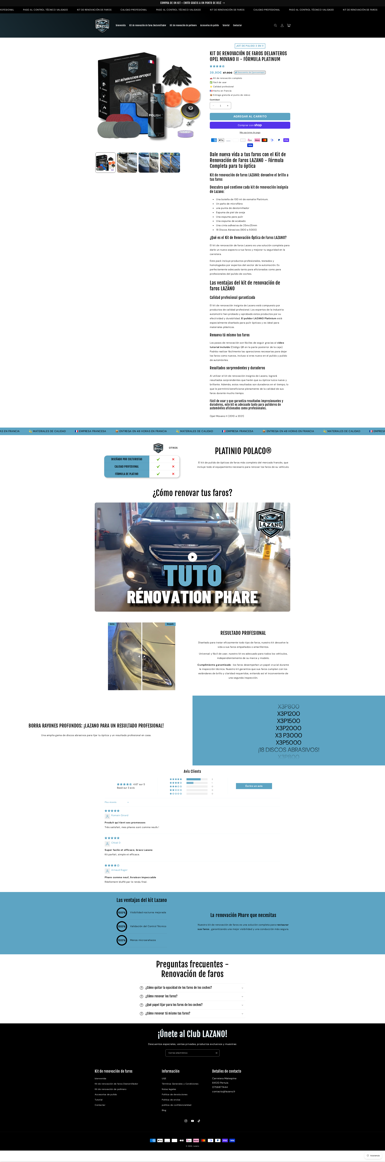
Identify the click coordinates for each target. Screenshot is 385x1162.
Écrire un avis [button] (254, 786)
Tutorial (99, 1099)
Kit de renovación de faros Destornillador (116, 1083)
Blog (164, 1110)
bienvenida (100, 1078)
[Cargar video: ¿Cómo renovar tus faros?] (192, 557)
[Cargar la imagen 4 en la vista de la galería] (170, 163)
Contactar (100, 1105)
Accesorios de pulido (106, 1094)
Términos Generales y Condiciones (180, 1083)
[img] (112, 810)
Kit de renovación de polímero (110, 1089)
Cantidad (215, 99)
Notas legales (169, 1089)
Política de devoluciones (174, 1094)
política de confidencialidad (176, 1105)
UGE (164, 1078)
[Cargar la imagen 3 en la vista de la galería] (149, 163)
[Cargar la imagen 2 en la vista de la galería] (127, 163)
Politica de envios (171, 1099)
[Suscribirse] (216, 1053)
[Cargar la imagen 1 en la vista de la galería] (105, 163)
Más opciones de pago (250, 132)
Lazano (196, 1146)
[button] (275, 25)
